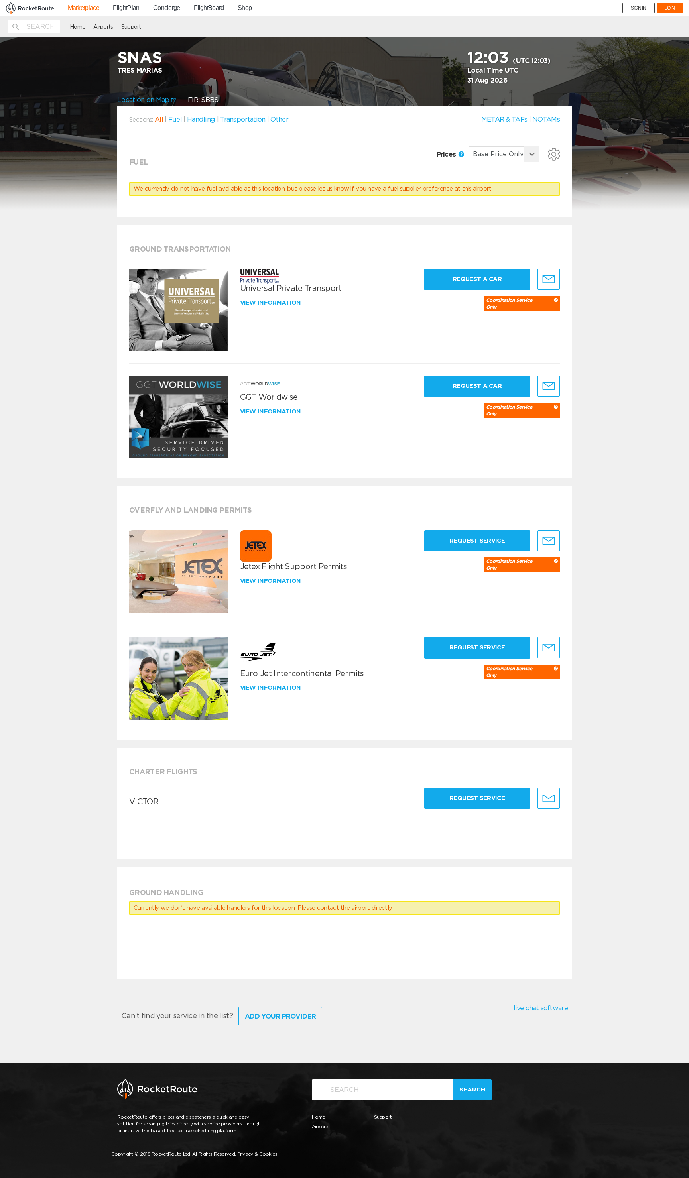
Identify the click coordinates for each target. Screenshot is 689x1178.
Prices (447, 154)
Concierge (166, 8)
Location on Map (144, 100)
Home (77, 27)
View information (271, 302)
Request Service (477, 540)
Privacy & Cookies (257, 1154)
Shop (245, 8)
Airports (103, 27)
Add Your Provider (280, 1016)
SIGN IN (638, 8)
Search (472, 1089)
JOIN (670, 8)
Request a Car (477, 279)
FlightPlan (126, 8)
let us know (333, 188)
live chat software (541, 1008)
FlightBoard (209, 8)
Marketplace (83, 8)
